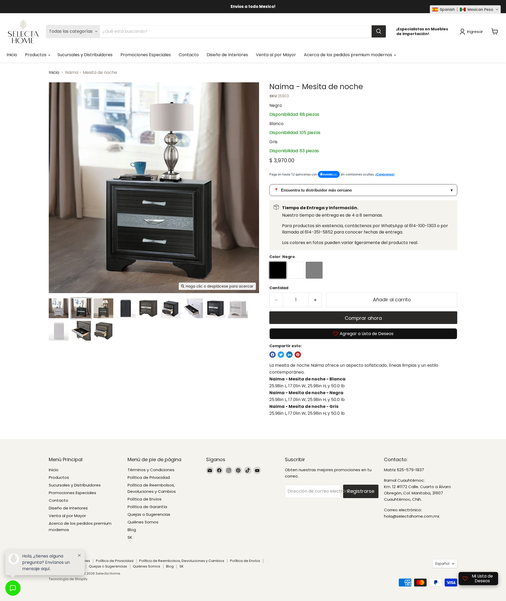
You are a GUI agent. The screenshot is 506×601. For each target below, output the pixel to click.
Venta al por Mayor (276, 55)
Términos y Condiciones (151, 470)
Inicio (12, 55)
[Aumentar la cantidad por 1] (315, 300)
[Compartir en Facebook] (272, 354)
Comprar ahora (363, 318)
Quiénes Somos (143, 522)
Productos (36, 55)
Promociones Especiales (145, 55)
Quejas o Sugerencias (149, 514)
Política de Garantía (147, 506)
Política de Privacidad (149, 477)
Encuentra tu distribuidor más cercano (363, 190)
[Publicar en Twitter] (281, 354)
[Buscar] (379, 31)
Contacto (189, 55)
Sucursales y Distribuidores (85, 55)
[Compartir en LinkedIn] (289, 354)
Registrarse (360, 491)
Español (442, 563)
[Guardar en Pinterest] (298, 354)
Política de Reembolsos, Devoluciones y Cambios (181, 560)
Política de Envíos (145, 499)
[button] (465, 9)
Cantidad (278, 288)
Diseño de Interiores (227, 55)
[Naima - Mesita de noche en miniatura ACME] (58, 308)
